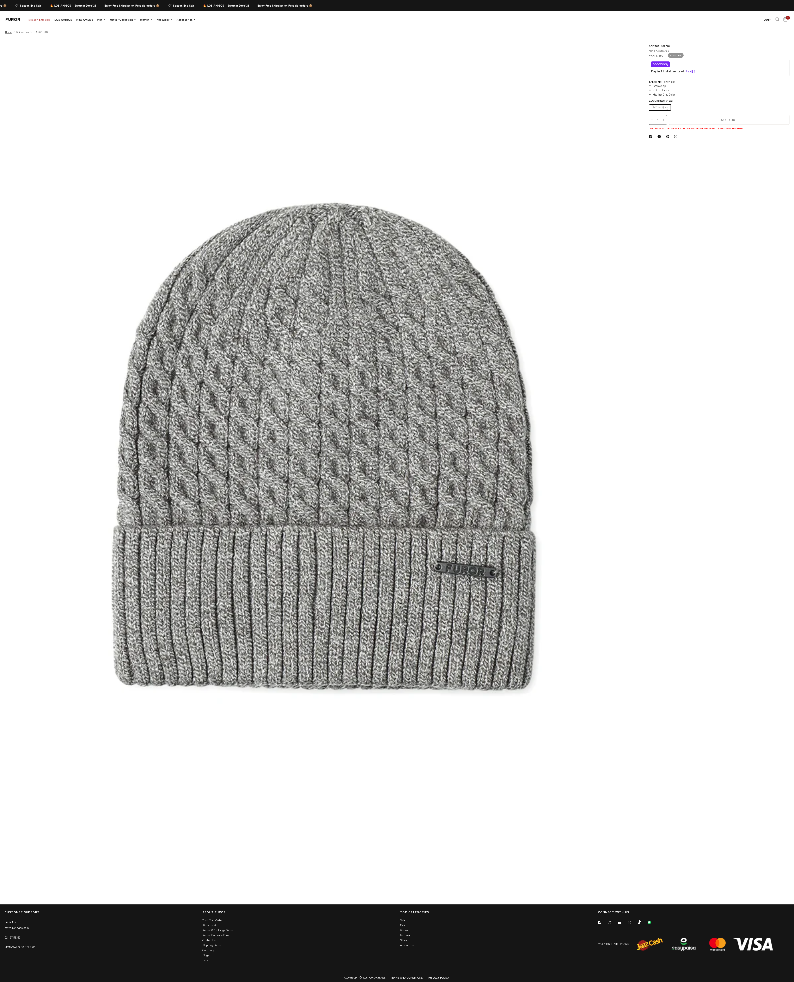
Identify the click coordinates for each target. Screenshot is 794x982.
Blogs (205, 955)
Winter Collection (121, 19)
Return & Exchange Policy (217, 930)
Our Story (208, 950)
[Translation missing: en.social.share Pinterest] (668, 136)
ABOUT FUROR (214, 912)
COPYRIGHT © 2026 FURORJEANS (365, 978)
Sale (402, 920)
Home (8, 32)
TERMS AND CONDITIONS (406, 978)
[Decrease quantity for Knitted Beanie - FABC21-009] (652, 120)
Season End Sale (136, 5)
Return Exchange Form (216, 935)
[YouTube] (622, 922)
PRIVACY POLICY (439, 978)
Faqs (205, 960)
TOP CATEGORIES (414, 912)
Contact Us (208, 940)
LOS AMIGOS (63, 19)
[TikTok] (642, 922)
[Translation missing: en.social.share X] (660, 136)
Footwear (163, 19)
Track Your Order (212, 920)
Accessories (185, 19)
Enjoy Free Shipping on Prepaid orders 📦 (84, 5)
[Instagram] (612, 922)
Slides (403, 940)
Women (144, 19)
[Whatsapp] (632, 922)
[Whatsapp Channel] (652, 922)
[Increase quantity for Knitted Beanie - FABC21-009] (663, 120)
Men (99, 19)
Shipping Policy (211, 945)
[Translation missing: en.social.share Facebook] (651, 136)
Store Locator (210, 925)
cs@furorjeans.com (17, 928)
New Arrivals (84, 19)
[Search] (777, 19)
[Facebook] (602, 922)
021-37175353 (12, 937)
